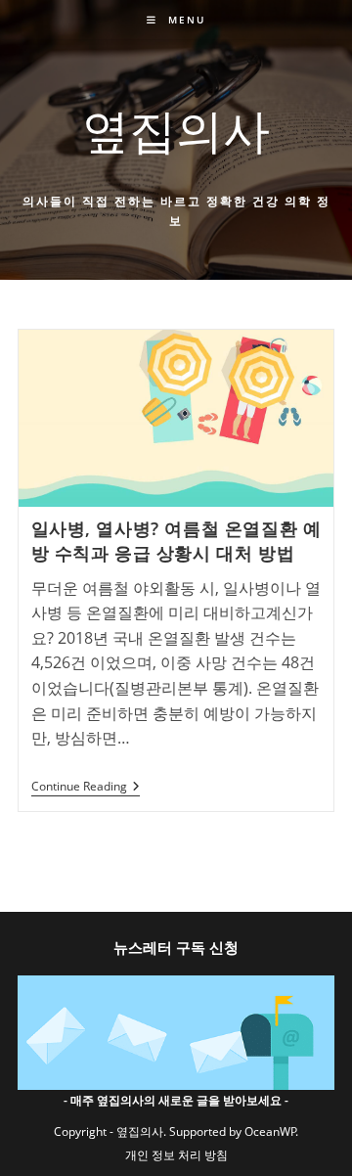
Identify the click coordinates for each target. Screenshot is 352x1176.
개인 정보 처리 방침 (176, 1155)
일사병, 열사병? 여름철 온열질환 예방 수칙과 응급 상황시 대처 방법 (176, 541)
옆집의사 (176, 129)
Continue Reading (85, 788)
